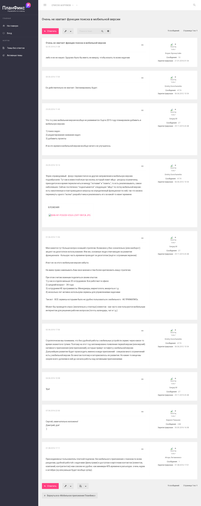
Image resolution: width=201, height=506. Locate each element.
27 (179, 123)
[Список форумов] (19, 7)
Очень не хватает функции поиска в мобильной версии (76, 43)
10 (179, 57)
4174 (179, 90)
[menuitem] (194, 5)
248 (179, 424)
